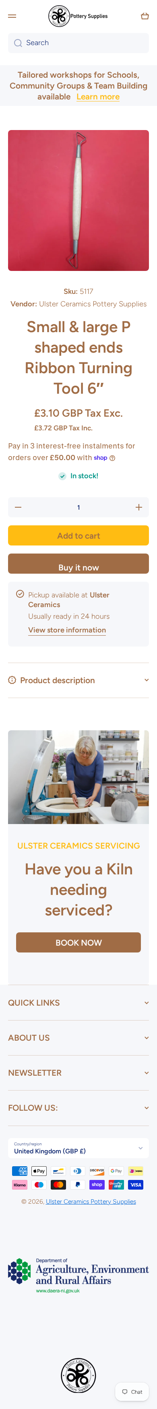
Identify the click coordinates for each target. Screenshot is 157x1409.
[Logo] (78, 16)
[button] (145, 16)
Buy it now (78, 567)
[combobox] (78, 43)
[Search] (15, 43)
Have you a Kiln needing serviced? (79, 889)
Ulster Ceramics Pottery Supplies (91, 1201)
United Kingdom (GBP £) (50, 1151)
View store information (67, 630)
